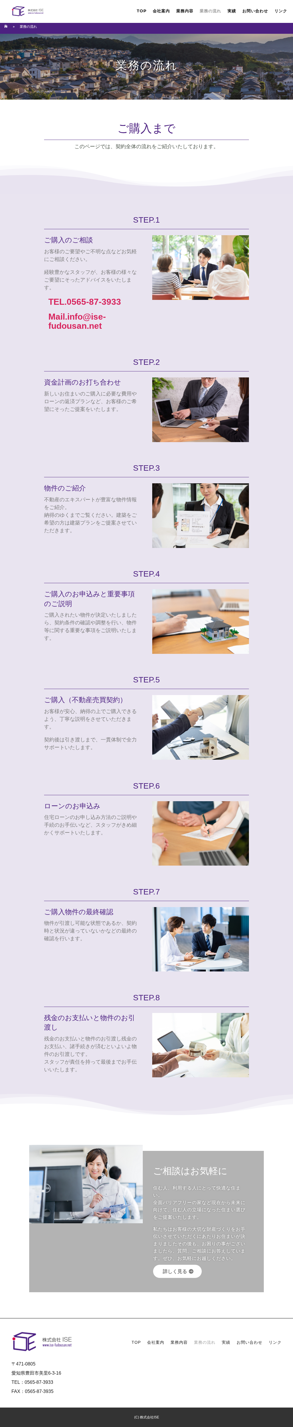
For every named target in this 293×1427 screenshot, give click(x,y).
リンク (280, 10)
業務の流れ (210, 10)
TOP (141, 10)
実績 (231, 10)
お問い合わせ (255, 10)
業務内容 (184, 10)
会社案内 (161, 10)
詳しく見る (175, 1271)
